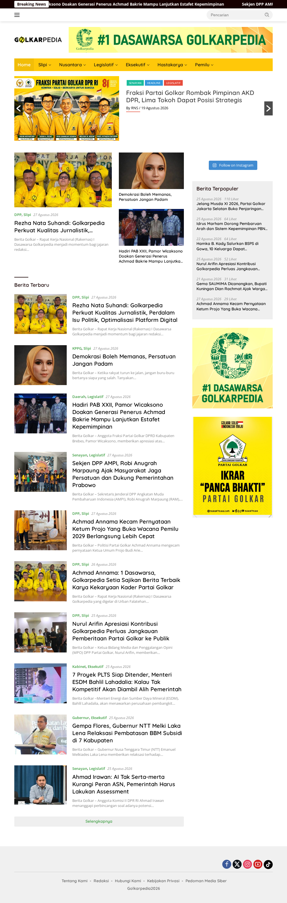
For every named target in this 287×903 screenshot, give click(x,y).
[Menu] (18, 15)
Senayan (135, 83)
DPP (18, 214)
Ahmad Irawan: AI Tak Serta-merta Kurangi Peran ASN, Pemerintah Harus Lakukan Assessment (123, 784)
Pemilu (202, 64)
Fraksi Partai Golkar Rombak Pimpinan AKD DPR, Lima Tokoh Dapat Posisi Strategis (190, 96)
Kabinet (79, 666)
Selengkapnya (98, 821)
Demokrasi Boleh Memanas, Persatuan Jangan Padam (145, 197)
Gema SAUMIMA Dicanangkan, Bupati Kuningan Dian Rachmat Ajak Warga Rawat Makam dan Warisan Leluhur (231, 286)
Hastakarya (170, 64)
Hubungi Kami (128, 880)
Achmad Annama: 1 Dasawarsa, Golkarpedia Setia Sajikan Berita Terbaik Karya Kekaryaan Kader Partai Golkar (126, 580)
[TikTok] (268, 864)
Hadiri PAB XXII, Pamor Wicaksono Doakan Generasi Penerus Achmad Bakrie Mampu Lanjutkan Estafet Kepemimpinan (151, 256)
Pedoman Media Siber (206, 880)
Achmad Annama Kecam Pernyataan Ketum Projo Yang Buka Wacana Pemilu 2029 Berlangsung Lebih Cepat (125, 529)
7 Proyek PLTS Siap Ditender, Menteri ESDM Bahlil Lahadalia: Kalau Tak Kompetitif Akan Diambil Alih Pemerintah (127, 682)
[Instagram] (247, 865)
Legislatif (104, 64)
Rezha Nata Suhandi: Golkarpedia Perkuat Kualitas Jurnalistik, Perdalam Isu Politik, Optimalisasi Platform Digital (59, 233)
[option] (143, 108)
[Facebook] (226, 865)
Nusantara (70, 64)
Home (24, 64)
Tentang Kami (74, 880)
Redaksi (101, 880)
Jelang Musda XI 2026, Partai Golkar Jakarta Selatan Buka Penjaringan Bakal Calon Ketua (230, 206)
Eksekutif (135, 64)
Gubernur (80, 717)
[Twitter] (237, 865)
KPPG (77, 348)
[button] (267, 14)
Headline (154, 83)
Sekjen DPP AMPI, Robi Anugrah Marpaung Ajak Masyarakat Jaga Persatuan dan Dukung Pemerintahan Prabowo (122, 474)
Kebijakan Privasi (163, 880)
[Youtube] (257, 865)
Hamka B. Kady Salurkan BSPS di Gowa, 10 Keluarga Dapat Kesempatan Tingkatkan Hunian (227, 246)
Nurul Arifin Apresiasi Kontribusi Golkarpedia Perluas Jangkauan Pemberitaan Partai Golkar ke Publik (120, 631)
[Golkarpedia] (38, 39)
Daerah (78, 396)
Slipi (42, 64)
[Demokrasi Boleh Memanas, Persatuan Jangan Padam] (151, 171)
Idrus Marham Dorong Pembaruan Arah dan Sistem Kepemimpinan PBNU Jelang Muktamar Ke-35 (232, 226)
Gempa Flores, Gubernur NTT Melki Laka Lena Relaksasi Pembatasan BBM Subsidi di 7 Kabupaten (127, 733)
